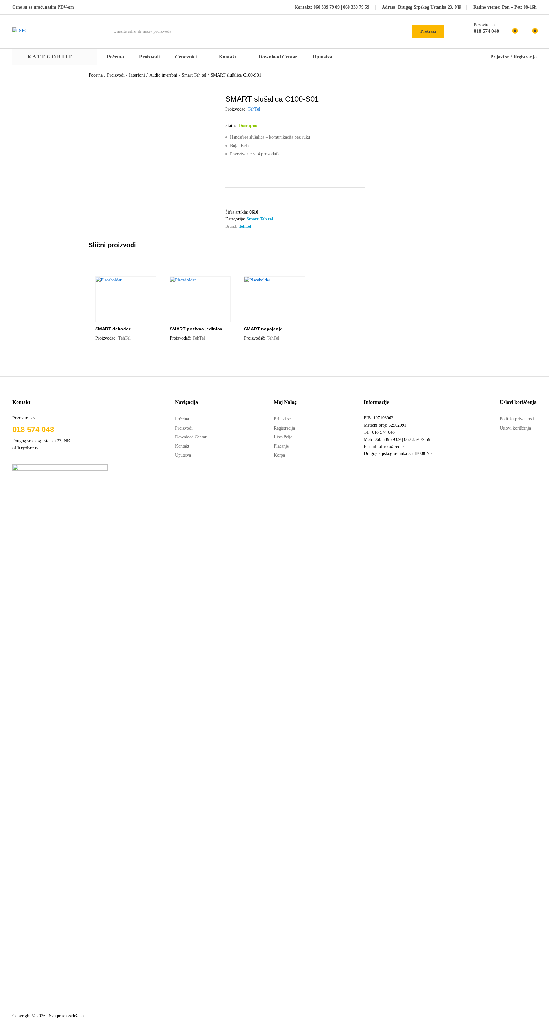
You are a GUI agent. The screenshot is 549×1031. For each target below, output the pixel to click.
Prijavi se (500, 57)
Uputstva (322, 56)
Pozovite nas (485, 25)
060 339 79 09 (327, 7)
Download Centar (278, 56)
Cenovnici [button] (186, 56)
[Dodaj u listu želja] (132, 318)
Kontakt (228, 56)
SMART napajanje (263, 328)
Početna (115, 56)
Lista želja (283, 437)
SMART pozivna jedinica (196, 328)
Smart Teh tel (260, 219)
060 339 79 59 (355, 7)
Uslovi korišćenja (515, 428)
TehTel (254, 109)
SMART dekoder (112, 328)
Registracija (525, 57)
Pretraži (428, 31)
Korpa (279, 455)
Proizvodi (149, 56)
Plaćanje (281, 446)
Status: (231, 125)
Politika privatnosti (517, 419)
